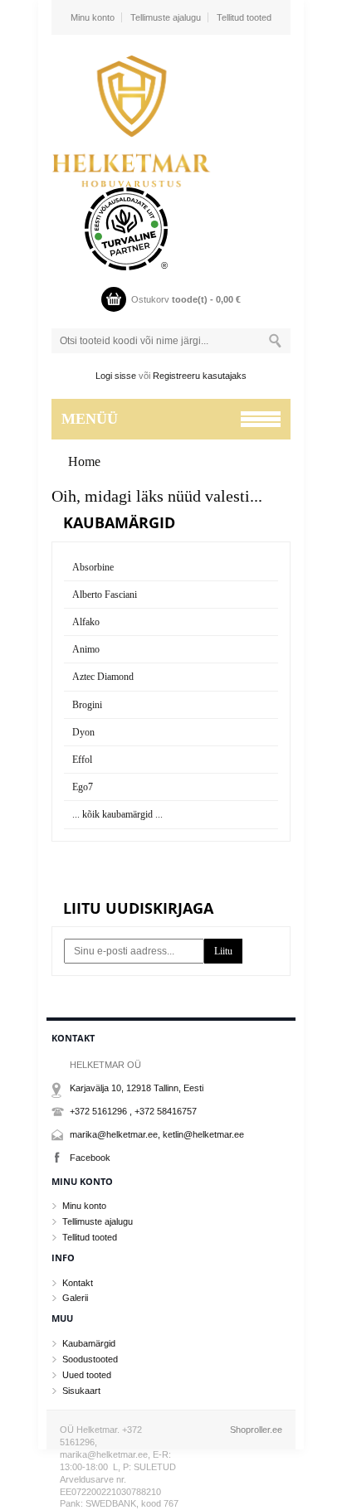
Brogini (87, 705)
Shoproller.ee (256, 1430)
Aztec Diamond (103, 676)
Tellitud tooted (244, 17)
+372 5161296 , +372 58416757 (133, 1111)
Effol (82, 759)
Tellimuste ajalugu (165, 17)
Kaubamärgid (88, 1343)
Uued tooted (86, 1375)
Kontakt (77, 1283)
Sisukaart (81, 1391)
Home (84, 461)
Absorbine (93, 567)
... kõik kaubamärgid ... (117, 814)
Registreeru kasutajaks (200, 376)
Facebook (90, 1158)
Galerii (75, 1298)
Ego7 (82, 787)
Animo (86, 649)
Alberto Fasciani (104, 594)
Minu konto (93, 17)
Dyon (83, 732)
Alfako (86, 622)
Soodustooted (90, 1359)
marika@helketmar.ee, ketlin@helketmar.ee (157, 1134)
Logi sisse (115, 376)
